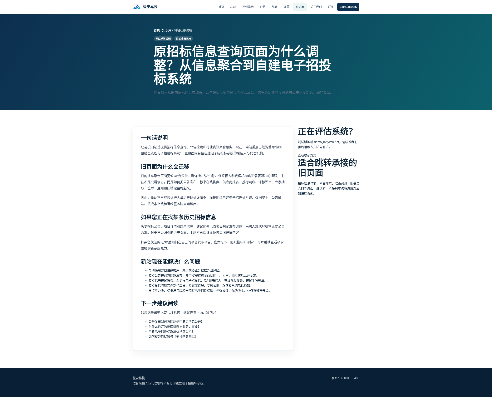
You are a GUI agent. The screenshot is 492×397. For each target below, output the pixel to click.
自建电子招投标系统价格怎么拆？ (172, 331)
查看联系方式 (307, 155)
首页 (221, 6)
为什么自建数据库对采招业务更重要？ (175, 326)
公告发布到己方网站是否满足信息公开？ (176, 321)
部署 (275, 6)
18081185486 (348, 6)
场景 (286, 6)
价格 (263, 6)
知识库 (300, 6)
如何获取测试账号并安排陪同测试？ (173, 336)
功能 (233, 6)
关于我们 (316, 6)
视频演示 (248, 6)
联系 (331, 6)
